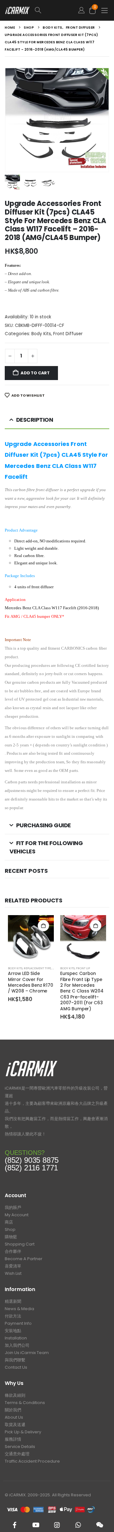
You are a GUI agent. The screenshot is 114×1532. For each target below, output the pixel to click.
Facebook (14, 1525)
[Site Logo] (17, 10)
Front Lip (83, 968)
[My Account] (81, 10)
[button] (52, 10)
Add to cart (35, 373)
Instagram (57, 1525)
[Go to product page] (31, 938)
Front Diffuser (68, 334)
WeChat (99, 1525)
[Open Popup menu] (104, 10)
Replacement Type (37, 968)
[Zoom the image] (31, 1062)
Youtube (35, 1525)
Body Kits (41, 334)
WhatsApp (78, 1525)
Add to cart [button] (43, 925)
